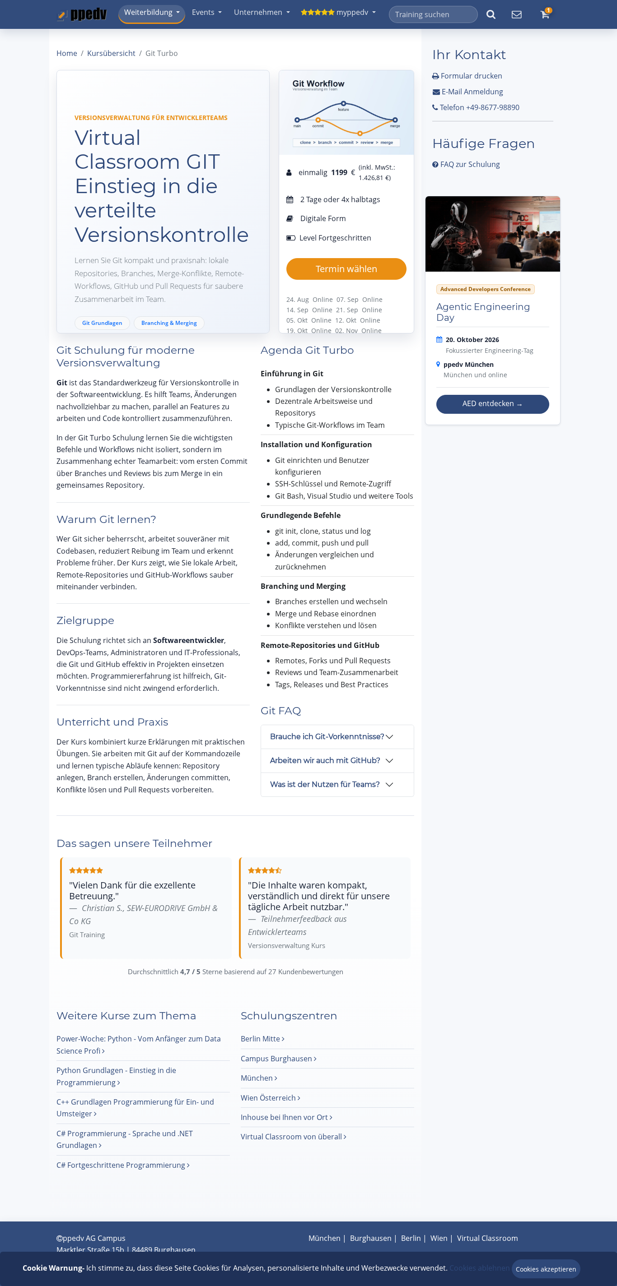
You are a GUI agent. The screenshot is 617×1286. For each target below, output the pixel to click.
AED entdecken (493, 403)
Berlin (411, 1238)
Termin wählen (346, 269)
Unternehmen (258, 12)
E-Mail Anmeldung (471, 92)
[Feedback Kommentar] (516, 14)
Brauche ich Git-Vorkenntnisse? (327, 736)
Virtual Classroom (487, 1238)
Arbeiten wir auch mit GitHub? (325, 760)
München (258, 1078)
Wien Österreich (269, 1098)
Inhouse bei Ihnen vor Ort (285, 1117)
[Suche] (490, 14)
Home (66, 53)
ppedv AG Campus (94, 1238)
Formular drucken (470, 76)
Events (203, 12)
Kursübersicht (111, 53)
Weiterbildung (148, 12)
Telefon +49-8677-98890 (478, 107)
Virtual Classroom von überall (292, 1137)
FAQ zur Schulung (469, 164)
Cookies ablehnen (479, 1268)
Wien (439, 1238)
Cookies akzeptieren (546, 1269)
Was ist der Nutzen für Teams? (325, 784)
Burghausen (371, 1238)
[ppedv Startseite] (81, 14)
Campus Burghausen (277, 1059)
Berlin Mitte (261, 1039)
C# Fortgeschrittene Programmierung (121, 1165)
